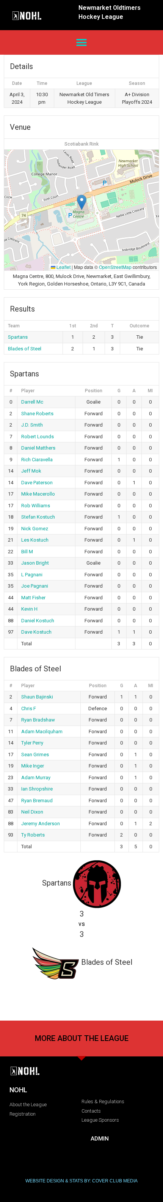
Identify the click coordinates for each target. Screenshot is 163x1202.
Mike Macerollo (38, 494)
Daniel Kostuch (37, 620)
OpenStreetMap (115, 267)
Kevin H (29, 609)
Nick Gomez (34, 528)
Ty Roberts (33, 835)
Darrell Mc (32, 402)
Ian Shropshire (37, 789)
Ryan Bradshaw (38, 720)
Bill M (27, 551)
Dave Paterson (37, 482)
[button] (81, 42)
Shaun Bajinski (37, 697)
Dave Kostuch (36, 632)
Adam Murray (35, 777)
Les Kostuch (35, 540)
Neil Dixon (32, 812)
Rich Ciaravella (37, 459)
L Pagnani (31, 574)
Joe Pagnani (34, 586)
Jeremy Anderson (40, 823)
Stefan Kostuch (38, 517)
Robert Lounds (37, 436)
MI (150, 390)
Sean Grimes (35, 754)
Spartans (18, 337)
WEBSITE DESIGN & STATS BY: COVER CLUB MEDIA (81, 1181)
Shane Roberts (37, 413)
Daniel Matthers (38, 448)
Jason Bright (35, 563)
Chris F (28, 708)
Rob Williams (35, 505)
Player (27, 390)
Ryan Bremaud (37, 800)
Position (93, 390)
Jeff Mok (31, 471)
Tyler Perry (32, 743)
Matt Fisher (33, 597)
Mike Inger (32, 766)
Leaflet (63, 267)
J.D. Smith (32, 425)
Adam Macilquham (42, 731)
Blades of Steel (24, 349)
